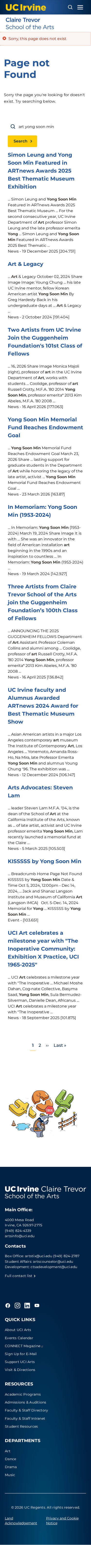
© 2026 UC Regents (28, 1507)
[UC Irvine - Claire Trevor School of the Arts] (45, 23)
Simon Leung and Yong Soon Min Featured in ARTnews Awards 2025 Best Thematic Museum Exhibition (41, 171)
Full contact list (19, 1276)
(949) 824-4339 (18, 1231)
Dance (10, 1459)
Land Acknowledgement (21, 1520)
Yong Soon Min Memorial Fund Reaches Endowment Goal (45, 427)
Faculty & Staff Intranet (25, 1418)
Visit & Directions (20, 1370)
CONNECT (22, 1346)
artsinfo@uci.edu (19, 1236)
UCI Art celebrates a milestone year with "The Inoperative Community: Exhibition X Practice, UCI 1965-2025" (43, 949)
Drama (11, 1467)
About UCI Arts (18, 1330)
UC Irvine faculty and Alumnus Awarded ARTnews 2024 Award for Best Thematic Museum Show (43, 706)
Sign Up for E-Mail (21, 1354)
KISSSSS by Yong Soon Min (44, 861)
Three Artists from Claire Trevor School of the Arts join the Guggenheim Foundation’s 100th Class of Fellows (43, 602)
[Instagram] (17, 1305)
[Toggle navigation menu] (80, 7)
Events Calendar (19, 1338)
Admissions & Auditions (25, 1402)
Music (10, 1475)
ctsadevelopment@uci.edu (54, 1267)
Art (7, 1451)
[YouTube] (37, 1305)
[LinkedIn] (27, 1305)
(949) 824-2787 (66, 1256)
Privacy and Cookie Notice (62, 1520)
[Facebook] (8, 1305)
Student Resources (21, 1426)
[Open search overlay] (70, 7)
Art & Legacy (25, 264)
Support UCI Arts (20, 1362)
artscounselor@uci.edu (53, 1261)
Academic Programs (23, 1394)
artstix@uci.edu (38, 1256)
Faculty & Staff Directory (26, 1410)
